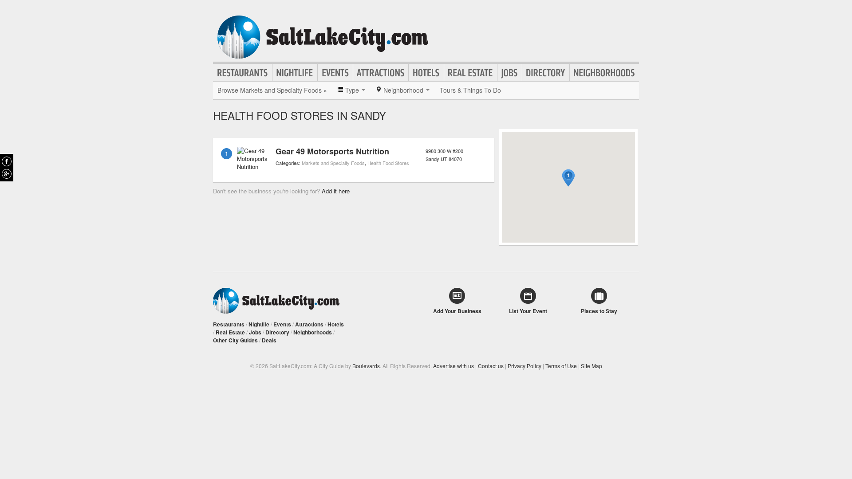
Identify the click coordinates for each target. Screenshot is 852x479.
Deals (269, 340)
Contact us (491, 365)
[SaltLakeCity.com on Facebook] (7, 161)
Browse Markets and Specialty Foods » (272, 90)
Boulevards (366, 365)
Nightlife (294, 73)
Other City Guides (235, 340)
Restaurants (242, 73)
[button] (568, 178)
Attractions (380, 73)
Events (335, 73)
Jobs (509, 73)
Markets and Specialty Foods (333, 162)
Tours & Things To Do (470, 90)
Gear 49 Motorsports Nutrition (332, 151)
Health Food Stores (388, 162)
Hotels (426, 73)
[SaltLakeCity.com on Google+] (7, 174)
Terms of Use (561, 365)
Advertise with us (453, 365)
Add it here (336, 191)
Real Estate (470, 73)
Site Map (591, 365)
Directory (545, 73)
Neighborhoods (604, 73)
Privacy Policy (524, 365)
